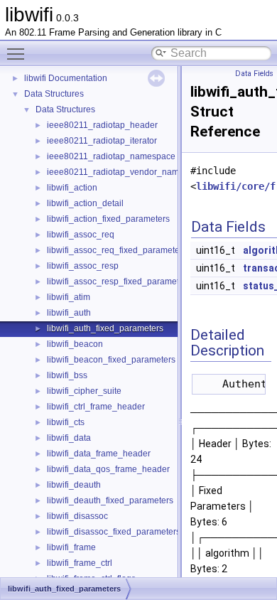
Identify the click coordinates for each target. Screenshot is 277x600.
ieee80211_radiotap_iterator (102, 141)
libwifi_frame (71, 547)
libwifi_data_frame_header (99, 454)
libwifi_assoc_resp (83, 266)
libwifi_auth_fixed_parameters (105, 328)
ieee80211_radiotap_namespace (111, 156)
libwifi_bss (67, 375)
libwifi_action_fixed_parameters (108, 219)
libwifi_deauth (74, 485)
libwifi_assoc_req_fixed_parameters (117, 250)
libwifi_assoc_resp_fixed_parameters (119, 281)
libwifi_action (72, 188)
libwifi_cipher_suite (84, 391)
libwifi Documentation (65, 78)
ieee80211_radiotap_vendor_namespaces (129, 172)
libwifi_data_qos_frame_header (108, 469)
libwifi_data (69, 438)
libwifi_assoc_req (80, 235)
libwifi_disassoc (77, 516)
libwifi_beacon (75, 344)
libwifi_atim (68, 297)
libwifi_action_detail (85, 203)
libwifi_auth (69, 313)
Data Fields (254, 73)
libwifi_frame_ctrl (79, 563)
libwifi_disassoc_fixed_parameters (113, 532)
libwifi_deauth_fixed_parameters (110, 500)
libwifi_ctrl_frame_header (96, 407)
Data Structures (54, 94)
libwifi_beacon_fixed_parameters (111, 360)
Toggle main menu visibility (18, 53)
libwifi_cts (66, 422)
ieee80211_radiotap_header (102, 125)
